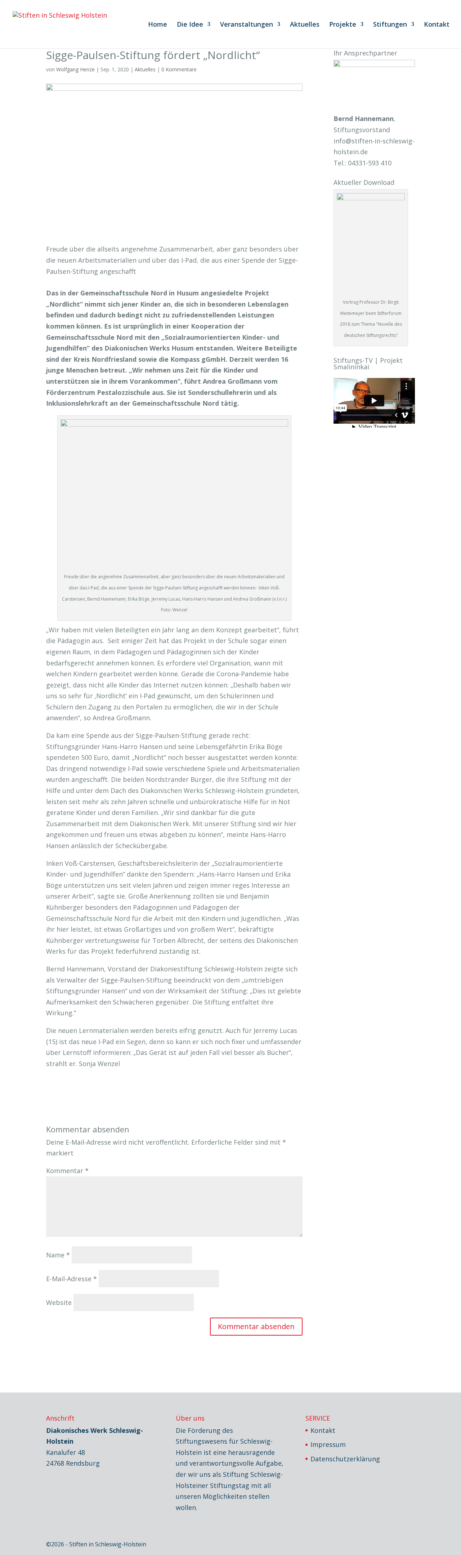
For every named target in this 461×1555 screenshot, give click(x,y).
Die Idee (190, 25)
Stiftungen (390, 25)
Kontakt (436, 25)
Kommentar (67, 1170)
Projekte (342, 25)
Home (157, 25)
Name (58, 1255)
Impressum (328, 1444)
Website (59, 1302)
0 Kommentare (179, 69)
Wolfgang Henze (75, 69)
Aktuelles (304, 25)
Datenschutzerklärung (345, 1458)
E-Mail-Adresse (71, 1278)
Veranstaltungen (246, 25)
